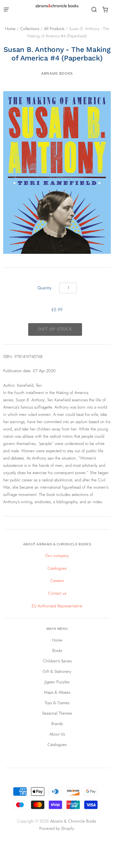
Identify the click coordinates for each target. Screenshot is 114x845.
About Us (57, 734)
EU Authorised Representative (57, 606)
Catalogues (57, 568)
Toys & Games (57, 703)
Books (57, 651)
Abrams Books (57, 73)
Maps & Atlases (57, 692)
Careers (57, 581)
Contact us (57, 593)
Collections (29, 29)
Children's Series (57, 661)
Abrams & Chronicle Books (73, 821)
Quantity (44, 288)
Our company (57, 556)
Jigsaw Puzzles (57, 682)
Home (10, 29)
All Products (54, 29)
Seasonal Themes (57, 713)
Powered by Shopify (56, 828)
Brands (57, 724)
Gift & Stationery (57, 671)
